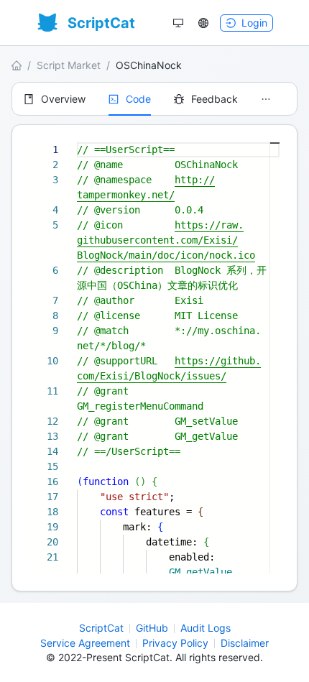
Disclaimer (245, 643)
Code (138, 99)
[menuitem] (54, 99)
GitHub (152, 628)
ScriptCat (101, 628)
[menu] (154, 99)
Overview (63, 99)
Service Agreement (85, 643)
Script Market (69, 65)
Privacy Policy (175, 643)
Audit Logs (205, 628)
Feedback (214, 99)
